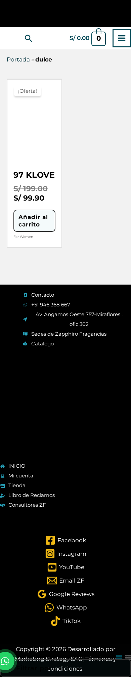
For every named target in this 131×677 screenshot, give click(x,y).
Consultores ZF (27, 505)
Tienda (17, 485)
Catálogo (42, 343)
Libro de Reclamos (31, 495)
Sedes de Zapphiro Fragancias (68, 334)
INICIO (17, 466)
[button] (29, 38)
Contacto (42, 295)
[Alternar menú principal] (122, 38)
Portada (18, 59)
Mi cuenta (20, 475)
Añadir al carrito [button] (33, 221)
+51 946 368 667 (50, 304)
